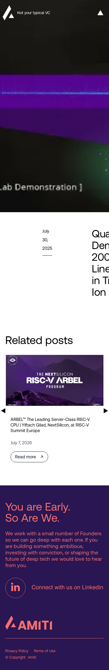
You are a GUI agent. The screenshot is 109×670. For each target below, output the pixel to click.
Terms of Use (45, 651)
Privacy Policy (16, 651)
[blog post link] (54, 380)
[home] (7, 12)
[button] (100, 12)
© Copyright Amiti (20, 657)
